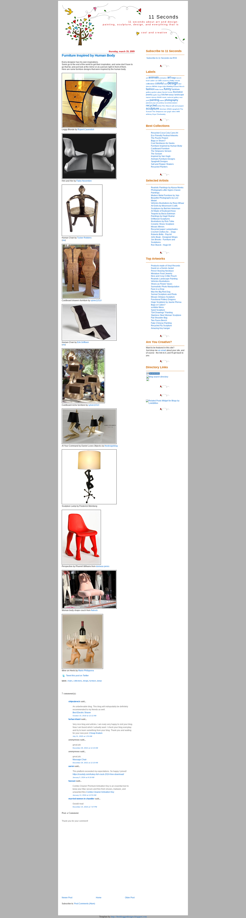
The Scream (156, 154)
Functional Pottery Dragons (163, 299)
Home (98, 897)
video (174, 111)
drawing (169, 86)
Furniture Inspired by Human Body (88, 55)
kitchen (165, 95)
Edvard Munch (178, 86)
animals (153, 77)
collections (77, 681)
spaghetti (176, 109)
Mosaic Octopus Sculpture (163, 297)
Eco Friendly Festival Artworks (164, 135)
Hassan (71, 781)
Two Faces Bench (159, 320)
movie (159, 97)
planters (149, 103)
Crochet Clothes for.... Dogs (163, 232)
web (178, 111)
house (170, 92)
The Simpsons (157, 111)
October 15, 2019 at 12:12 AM (84, 716)
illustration (178, 92)
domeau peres (102, 566)
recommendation (171, 103)
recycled (151, 105)
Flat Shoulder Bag (159, 318)
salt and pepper (178, 106)
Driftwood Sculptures (160, 219)
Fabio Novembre (84, 181)
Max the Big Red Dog (160, 292)
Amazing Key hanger (160, 328)
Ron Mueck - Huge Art (161, 245)
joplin (155, 95)
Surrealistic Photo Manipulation (165, 286)
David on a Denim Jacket (162, 268)
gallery (148, 92)
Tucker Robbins (84, 238)
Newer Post (67, 897)
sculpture (152, 108)
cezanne (165, 80)
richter (159, 106)
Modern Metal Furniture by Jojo (165, 195)
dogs (160, 86)
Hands (164, 92)
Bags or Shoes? (158, 141)
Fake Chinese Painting (161, 323)
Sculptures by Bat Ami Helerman (165, 208)
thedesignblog (111, 446)
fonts (161, 89)
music (164, 97)
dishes (154, 86)
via (63, 240)
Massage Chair (80, 759)
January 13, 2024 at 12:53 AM (84, 795)
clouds (177, 80)
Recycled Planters (159, 167)
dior (180, 84)
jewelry (149, 95)
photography (171, 100)
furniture (92, 681)
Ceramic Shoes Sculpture (162, 224)
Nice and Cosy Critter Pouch (164, 276)
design (85, 681)
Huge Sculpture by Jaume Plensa (166, 302)
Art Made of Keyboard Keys (163, 211)
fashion (150, 89)
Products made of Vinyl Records (165, 266)
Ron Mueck (166, 106)
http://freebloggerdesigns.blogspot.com (129, 916)
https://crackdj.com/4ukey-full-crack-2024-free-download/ (98, 774)
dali (165, 84)
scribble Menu (157, 307)
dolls (164, 86)
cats (160, 80)
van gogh (167, 111)
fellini (157, 89)
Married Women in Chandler (81, 799)
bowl (147, 80)
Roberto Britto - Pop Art (161, 234)
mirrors (153, 97)
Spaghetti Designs (159, 161)
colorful (159, 83)
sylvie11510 (96, 300)
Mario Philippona (86, 670)
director (149, 86)
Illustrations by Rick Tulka (162, 221)
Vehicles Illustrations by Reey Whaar (167, 203)
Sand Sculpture (158, 310)
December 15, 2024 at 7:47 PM (85, 807)
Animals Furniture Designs (163, 159)
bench (179, 78)
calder (152, 80)
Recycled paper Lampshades (164, 229)
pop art (155, 103)
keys (159, 95)
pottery (161, 103)
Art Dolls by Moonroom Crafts (164, 206)
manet (148, 97)
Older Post (130, 897)
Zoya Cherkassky (159, 114)
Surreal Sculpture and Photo (164, 294)
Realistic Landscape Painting (164, 279)
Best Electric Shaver (82, 712)
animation (163, 78)
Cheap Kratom (95, 733)
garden (154, 92)
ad (147, 78)
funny (167, 89)
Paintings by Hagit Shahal (163, 216)
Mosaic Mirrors (157, 227)
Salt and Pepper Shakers (162, 164)
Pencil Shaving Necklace (162, 271)
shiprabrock (74, 701)
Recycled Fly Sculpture (161, 325)
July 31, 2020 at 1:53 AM (82, 736)
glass (159, 92)
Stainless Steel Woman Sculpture (166, 315)
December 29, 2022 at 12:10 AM (85, 748)
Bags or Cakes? (158, 305)
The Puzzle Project (159, 138)
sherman (163, 109)
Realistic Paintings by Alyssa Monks (167, 187)
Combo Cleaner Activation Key (100, 792)
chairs (69, 681)
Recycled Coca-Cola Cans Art (164, 133)
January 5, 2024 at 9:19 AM (83, 777)
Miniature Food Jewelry (161, 273)
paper (162, 100)
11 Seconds (164, 17)
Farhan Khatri (74, 719)
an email (162, 350)
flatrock (94, 610)
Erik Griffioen (83, 342)
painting (154, 99)
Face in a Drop (157, 289)
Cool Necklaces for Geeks (163, 143)
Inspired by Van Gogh (161, 156)
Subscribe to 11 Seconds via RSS (161, 58)
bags (173, 77)
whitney (149, 114)
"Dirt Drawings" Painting (162, 312)
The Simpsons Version (161, 151)
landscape (179, 95)
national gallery (173, 97)
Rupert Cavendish (86, 129)
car (156, 80)
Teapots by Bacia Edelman (163, 213)
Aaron (71, 766)
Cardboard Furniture (160, 148)
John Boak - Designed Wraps (164, 237)
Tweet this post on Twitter (77, 675)
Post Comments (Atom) (84, 903)
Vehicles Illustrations (160, 281)
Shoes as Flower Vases (161, 284)
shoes (169, 109)
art (169, 77)
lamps (99, 681)
